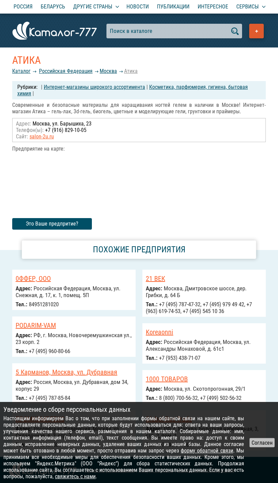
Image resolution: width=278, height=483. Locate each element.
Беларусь (53, 6)
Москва (108, 71)
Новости (137, 6)
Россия (23, 6)
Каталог (21, 71)
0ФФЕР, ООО (33, 278)
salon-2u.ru (41, 136)
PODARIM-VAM (36, 325)
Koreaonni (159, 332)
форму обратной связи (207, 450)
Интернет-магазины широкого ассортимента (94, 87)
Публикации (173, 6)
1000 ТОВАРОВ (167, 379)
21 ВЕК (155, 278)
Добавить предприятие (256, 31)
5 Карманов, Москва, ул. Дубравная (66, 372)
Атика (131, 71)
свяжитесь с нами (75, 476)
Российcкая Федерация (66, 71)
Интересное (213, 6)
